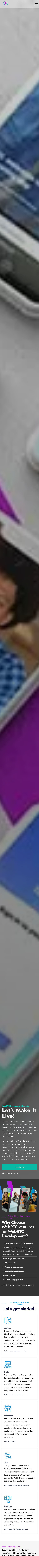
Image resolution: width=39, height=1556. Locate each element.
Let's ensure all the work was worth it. (17, 1485)
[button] (19, 1243)
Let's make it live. (10, 1441)
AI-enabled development (15, 1271)
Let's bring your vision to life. (14, 1394)
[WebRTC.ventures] (5, 4)
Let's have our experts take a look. (16, 1351)
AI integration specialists (15, 1258)
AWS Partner (10, 1275)
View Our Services (10, 1173)
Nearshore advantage (14, 1267)
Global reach (10, 1263)
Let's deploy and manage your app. (16, 1529)
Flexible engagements (14, 1280)
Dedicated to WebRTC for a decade (19, 1243)
